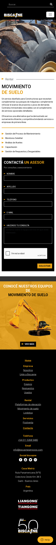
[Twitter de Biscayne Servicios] (30, 460)
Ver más (29, 344)
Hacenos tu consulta (18, 225)
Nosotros (28, 370)
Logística (28, 412)
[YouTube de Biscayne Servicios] (25, 460)
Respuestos (28, 388)
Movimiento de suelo (28, 408)
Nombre (11, 174)
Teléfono (12, 199)
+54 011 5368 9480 (28, 440)
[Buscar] (51, 4)
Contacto (28, 428)
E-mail (10, 212)
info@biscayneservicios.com (28, 449)
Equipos (28, 384)
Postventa (28, 422)
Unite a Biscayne (28, 374)
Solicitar (44, 266)
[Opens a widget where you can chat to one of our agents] (45, 540)
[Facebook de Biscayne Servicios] (21, 460)
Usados (28, 392)
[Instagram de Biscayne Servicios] (35, 460)
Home (28, 360)
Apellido (11, 187)
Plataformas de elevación (28, 404)
